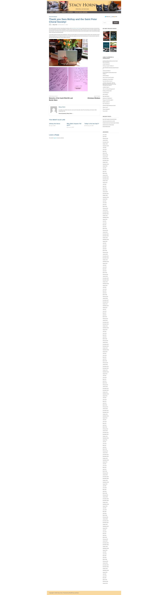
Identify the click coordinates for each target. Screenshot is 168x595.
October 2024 (105, 162)
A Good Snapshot (106, 64)
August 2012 (105, 417)
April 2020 (104, 248)
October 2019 (105, 259)
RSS (116, 16)
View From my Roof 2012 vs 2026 (109, 121)
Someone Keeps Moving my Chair (109, 105)
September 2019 (106, 261)
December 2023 (106, 177)
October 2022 (105, 195)
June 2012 (105, 421)
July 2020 (104, 243)
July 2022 (104, 200)
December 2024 (106, 158)
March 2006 (105, 559)
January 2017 (105, 320)
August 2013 (105, 395)
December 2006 (106, 542)
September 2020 (106, 239)
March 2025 (105, 153)
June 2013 (105, 399)
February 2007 (105, 539)
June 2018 (105, 289)
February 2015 (105, 362)
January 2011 (105, 452)
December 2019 (106, 256)
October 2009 (105, 480)
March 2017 (105, 316)
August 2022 (105, 199)
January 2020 (105, 254)
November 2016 (106, 324)
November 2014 (106, 368)
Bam (78, 592)
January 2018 (105, 298)
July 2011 (104, 441)
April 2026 (104, 136)
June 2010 (105, 465)
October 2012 (105, 414)
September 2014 (106, 371)
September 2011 (106, 438)
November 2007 (106, 522)
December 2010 (106, 454)
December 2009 (106, 476)
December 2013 (106, 388)
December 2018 (106, 278)
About (51, 12)
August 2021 (105, 219)
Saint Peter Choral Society (76, 28)
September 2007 (106, 526)
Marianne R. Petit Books (107, 98)
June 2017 (105, 311)
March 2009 (105, 493)
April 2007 (104, 535)
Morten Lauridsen (106, 101)
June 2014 (105, 377)
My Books (70, 12)
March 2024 (105, 173)
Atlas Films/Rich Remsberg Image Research (111, 67)
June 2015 (105, 355)
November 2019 (106, 257)
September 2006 (106, 548)
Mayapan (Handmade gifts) (107, 100)
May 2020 (104, 246)
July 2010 (104, 463)
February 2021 (105, 230)
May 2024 (104, 171)
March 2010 (105, 471)
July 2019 (104, 265)
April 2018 (104, 292)
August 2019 (105, 263)
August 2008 (105, 506)
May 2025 (104, 151)
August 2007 (105, 528)
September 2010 (106, 460)
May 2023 (104, 186)
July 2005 (104, 574)
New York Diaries (106, 103)
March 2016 (105, 338)
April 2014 (104, 381)
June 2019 (105, 267)
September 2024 (106, 164)
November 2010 (106, 456)
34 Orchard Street (106, 61)
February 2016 (105, 340)
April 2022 (104, 204)
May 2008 (104, 511)
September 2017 (106, 305)
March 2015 (105, 360)
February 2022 (105, 208)
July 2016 (104, 331)
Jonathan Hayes (106, 87)
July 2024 (104, 167)
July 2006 (104, 552)
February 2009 (105, 495)
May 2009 (104, 489)
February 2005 (105, 581)
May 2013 (104, 401)
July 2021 (104, 221)
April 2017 (104, 314)
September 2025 (106, 145)
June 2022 (105, 202)
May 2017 (104, 313)
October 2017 (105, 303)
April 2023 (104, 188)
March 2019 (105, 272)
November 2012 (106, 412)
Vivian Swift (105, 111)
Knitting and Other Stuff (107, 90)
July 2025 (104, 147)
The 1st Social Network (81, 12)
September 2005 (106, 570)
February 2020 (105, 252)
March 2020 (105, 250)
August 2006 (105, 550)
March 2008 (105, 515)
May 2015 (104, 357)
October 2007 (105, 524)
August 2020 (105, 241)
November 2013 (106, 390)
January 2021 (105, 232)
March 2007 (105, 537)
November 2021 (106, 213)
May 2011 (104, 445)
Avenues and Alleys (106, 70)
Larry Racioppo (105, 92)
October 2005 (105, 568)
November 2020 (106, 235)
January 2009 (105, 496)
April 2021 (104, 226)
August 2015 (105, 351)
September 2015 (106, 349)
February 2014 (105, 384)
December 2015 (106, 344)
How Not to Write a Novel (107, 81)
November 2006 (106, 544)
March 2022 (105, 206)
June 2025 (105, 149)
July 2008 (104, 507)
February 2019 (105, 274)
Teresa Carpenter (106, 109)
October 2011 (105, 436)
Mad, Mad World (106, 96)
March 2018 (105, 294)
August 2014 (105, 373)
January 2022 (105, 210)
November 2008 (106, 500)
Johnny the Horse (54, 123)
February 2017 (105, 318)
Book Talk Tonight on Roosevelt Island (109, 119)
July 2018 (104, 287)
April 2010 (104, 469)
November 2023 (106, 178)
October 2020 (105, 237)
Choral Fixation (105, 72)
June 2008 (105, 509)
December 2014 (106, 366)
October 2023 (105, 180)
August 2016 (105, 329)
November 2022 (106, 193)
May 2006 (104, 555)
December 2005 (106, 564)
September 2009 (106, 482)
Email (113, 16)
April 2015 (104, 359)
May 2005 (104, 577)
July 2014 (104, 375)
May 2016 (104, 335)
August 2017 (105, 307)
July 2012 (104, 419)
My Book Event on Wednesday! (108, 124)
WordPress (71, 592)
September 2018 (106, 283)
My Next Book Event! (106, 126)
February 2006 (105, 561)
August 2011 (105, 439)
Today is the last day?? (91, 123)
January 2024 (105, 175)
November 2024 (106, 160)
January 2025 (105, 156)
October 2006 (105, 546)
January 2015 (105, 364)
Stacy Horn (55, 24)
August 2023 (105, 182)
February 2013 (105, 406)
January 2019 (105, 276)
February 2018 (105, 296)
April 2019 (104, 270)
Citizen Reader (105, 75)
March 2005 (105, 579)
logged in (55, 137)
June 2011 (105, 443)
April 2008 (104, 513)
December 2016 (106, 322)
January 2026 (105, 140)
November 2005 (106, 566)
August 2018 (105, 285)
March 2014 (105, 382)
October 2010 (105, 458)
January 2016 (105, 342)
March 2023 (105, 189)
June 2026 (105, 134)
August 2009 (105, 484)
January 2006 (105, 563)
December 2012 (106, 410)
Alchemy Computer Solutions (108, 65)
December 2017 (106, 300)
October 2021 (105, 215)
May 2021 (104, 224)
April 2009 (104, 491)
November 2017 (106, 302)
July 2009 (104, 485)
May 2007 (104, 533)
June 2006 (105, 553)
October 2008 (105, 502)
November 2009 (106, 478)
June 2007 (105, 531)
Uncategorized (53, 16)
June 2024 (105, 169)
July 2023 (104, 184)
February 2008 (105, 517)
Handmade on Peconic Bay (108, 79)
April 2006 (104, 557)
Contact (57, 12)
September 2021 (106, 217)
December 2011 (105, 432)
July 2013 (104, 397)
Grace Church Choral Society (108, 77)
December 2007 (106, 520)
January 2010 (105, 474)
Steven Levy (105, 107)
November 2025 (106, 142)
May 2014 (104, 379)
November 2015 (106, 346)
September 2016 (106, 327)
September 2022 (106, 197)
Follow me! (108, 16)
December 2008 (106, 498)
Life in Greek (105, 94)
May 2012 (104, 423)
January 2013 (105, 408)
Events (64, 12)
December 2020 (106, 234)
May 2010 (104, 467)
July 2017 (104, 309)
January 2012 (105, 430)
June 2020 (105, 245)
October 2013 (105, 392)
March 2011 (105, 449)
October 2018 (105, 281)
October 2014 (105, 370)
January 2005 (105, 583)
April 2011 (104, 447)
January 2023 (105, 191)
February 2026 (105, 138)
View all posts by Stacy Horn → (66, 113)
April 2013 (104, 403)
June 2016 (105, 333)
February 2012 (105, 428)
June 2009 (105, 487)
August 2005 (105, 572)
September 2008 (106, 504)
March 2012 (105, 427)
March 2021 (105, 228)
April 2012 (104, 425)
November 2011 (105, 434)
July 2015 (104, 353)
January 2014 (105, 386)
